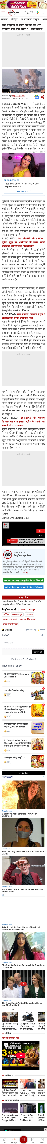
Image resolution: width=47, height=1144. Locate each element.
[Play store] (37, 12)
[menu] (4, 12)
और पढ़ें (25, 572)
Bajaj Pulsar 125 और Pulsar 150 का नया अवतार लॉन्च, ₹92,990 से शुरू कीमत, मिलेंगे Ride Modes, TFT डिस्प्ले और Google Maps (28, 1026)
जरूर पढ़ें (9, 1008)
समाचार (4, 19)
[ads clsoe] (45, 1129)
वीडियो (8, 1033)
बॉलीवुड (14, 19)
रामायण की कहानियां (28, 619)
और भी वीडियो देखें (10, 1038)
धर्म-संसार (29, 614)
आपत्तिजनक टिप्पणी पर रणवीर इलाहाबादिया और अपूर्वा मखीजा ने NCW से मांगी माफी (22, 603)
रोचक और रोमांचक (10, 624)
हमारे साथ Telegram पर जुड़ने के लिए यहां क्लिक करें (23, 587)
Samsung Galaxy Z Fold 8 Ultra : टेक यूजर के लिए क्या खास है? (10, 1118)
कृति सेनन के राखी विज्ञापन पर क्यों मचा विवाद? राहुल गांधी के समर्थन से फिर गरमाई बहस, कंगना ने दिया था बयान (10, 1093)
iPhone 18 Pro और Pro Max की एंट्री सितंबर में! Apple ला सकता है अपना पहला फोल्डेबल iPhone (27, 1118)
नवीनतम (9, 1075)
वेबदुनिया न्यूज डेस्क (18, 95)
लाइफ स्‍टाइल (17, 614)
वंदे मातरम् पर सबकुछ (30, 19)
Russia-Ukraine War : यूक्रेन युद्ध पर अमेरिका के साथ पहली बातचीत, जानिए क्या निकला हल (23, 242)
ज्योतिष (6, 614)
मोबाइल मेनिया (12, 1100)
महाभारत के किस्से (10, 619)
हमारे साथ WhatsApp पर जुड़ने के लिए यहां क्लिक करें (23, 580)
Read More (12, 541)
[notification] (42, 12)
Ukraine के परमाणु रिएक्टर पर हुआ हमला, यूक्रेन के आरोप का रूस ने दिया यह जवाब (23, 421)
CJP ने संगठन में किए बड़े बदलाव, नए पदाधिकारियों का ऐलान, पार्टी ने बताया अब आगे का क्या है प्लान (10, 1026)
